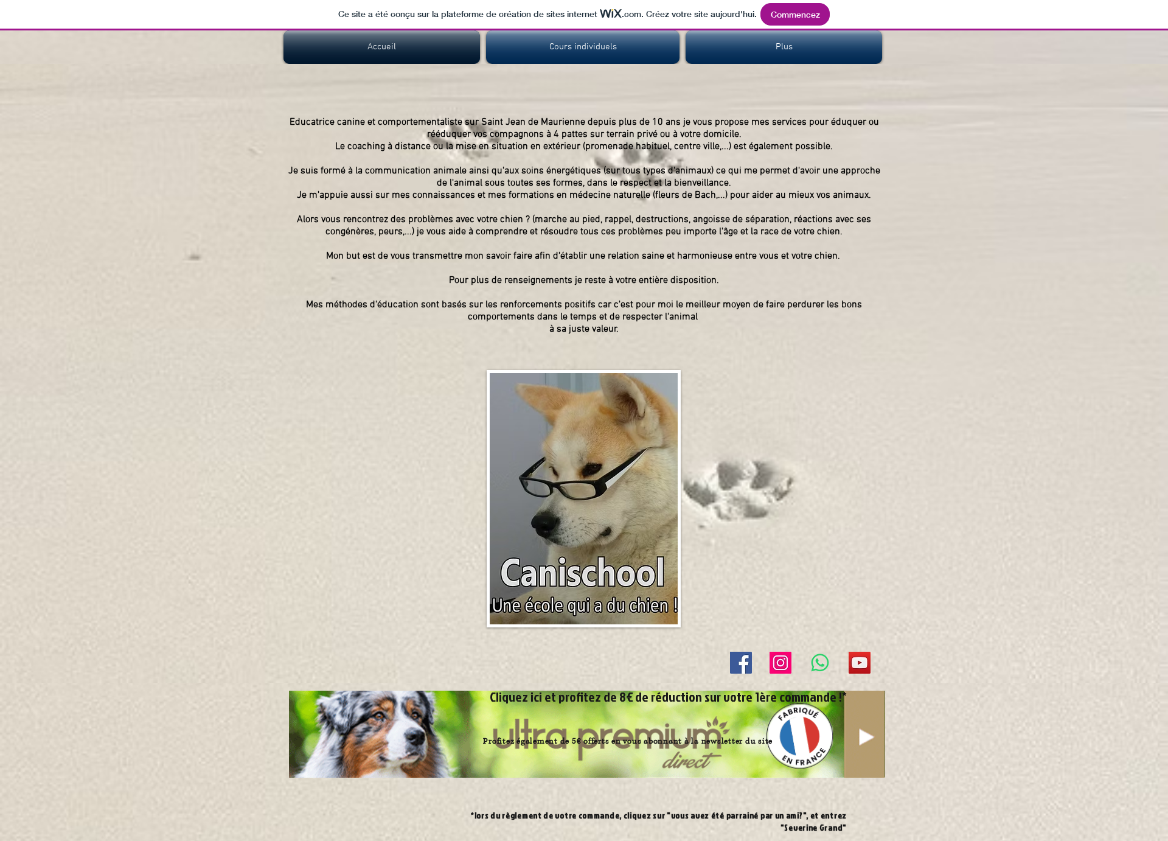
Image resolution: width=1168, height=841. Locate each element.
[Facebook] (741, 663)
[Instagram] (780, 663)
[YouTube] (860, 663)
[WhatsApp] (820, 663)
